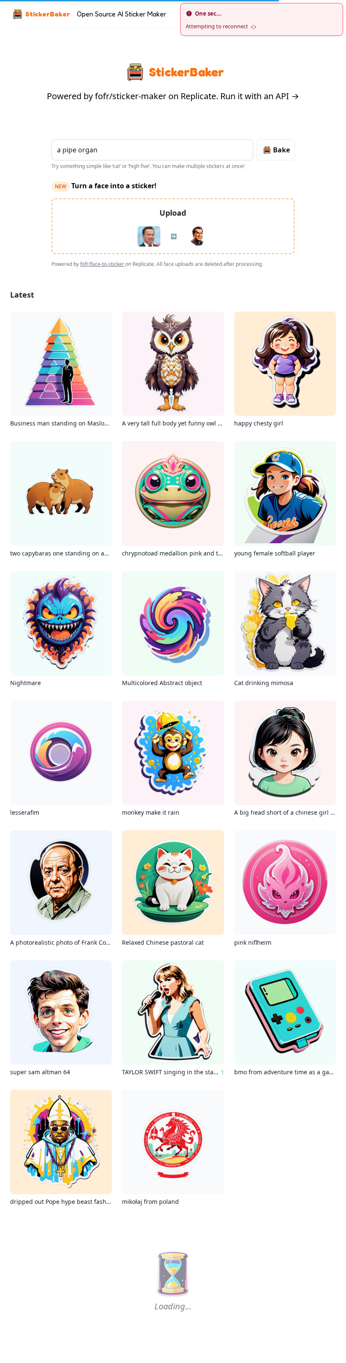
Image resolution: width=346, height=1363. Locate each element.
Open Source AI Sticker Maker (121, 14)
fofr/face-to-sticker (102, 264)
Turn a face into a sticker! (106, 185)
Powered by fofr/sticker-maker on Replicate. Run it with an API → (173, 96)
